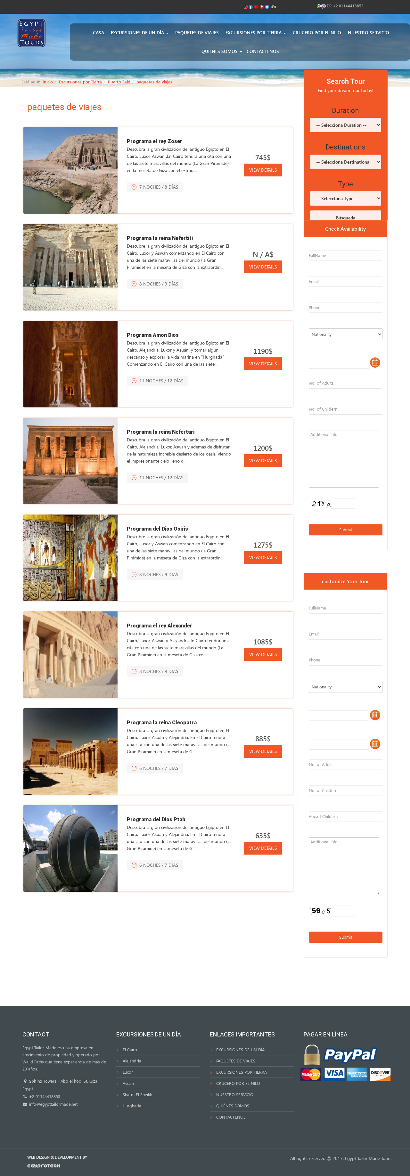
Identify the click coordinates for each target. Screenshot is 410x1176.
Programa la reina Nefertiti (160, 238)
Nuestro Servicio (368, 33)
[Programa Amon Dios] (70, 364)
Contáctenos (263, 51)
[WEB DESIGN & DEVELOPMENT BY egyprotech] (43, 1167)
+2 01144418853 (348, 5)
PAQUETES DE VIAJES (235, 1060)
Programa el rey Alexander (159, 626)
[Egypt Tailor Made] (31, 33)
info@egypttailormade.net (53, 1104)
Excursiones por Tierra (254, 33)
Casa (98, 33)
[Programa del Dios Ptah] (70, 848)
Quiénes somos (220, 51)
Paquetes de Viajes (197, 33)
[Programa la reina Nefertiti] (70, 267)
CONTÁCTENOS (231, 1117)
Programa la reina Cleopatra (162, 723)
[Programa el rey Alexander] (70, 654)
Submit (345, 529)
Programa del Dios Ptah (156, 819)
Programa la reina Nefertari (160, 432)
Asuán (128, 1083)
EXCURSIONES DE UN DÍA (240, 1049)
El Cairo (130, 1049)
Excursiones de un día (138, 33)
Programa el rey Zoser (154, 141)
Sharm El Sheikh (137, 1094)
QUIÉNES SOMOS (232, 1105)
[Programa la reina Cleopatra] (70, 751)
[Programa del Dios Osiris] (70, 558)
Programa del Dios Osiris (157, 529)
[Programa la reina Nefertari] (70, 461)
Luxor (128, 1072)
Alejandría (132, 1060)
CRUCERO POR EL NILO (238, 1083)
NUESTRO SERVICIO (234, 1094)
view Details (263, 170)
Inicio (48, 81)
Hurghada (132, 1105)
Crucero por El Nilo (317, 33)
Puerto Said (119, 81)
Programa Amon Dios (153, 335)
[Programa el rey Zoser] (70, 170)
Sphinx (35, 1081)
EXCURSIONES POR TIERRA (241, 1072)
